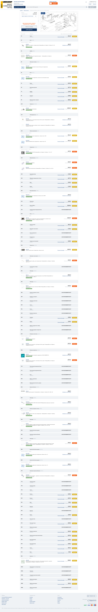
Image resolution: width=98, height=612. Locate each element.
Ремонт (59, 602)
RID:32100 (27, 464)
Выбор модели (26, 10)
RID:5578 (27, 249)
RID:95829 (27, 474)
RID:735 (27, 285)
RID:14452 (27, 76)
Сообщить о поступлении (66, 45)
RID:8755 (27, 167)
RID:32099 (27, 453)
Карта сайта (4, 604)
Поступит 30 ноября (61, 66)
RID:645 (27, 423)
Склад (59, 601)
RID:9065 (27, 343)
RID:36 (27, 442)
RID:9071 (27, 354)
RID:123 (27, 391)
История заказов (32, 601)
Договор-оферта (60, 598)
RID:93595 (27, 55)
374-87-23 (92, 1)
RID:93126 (27, 401)
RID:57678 (27, 194)
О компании (60, 597)
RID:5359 (27, 124)
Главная (21, 10)
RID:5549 (27, 151)
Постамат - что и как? (5, 598)
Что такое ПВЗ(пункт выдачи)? (7, 597)
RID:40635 (27, 140)
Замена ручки (32, 602)
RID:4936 (27, 412)
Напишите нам (92, 595)
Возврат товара (4, 601)
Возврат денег (4, 602)
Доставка (31, 597)
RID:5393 (27, 560)
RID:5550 (27, 118)
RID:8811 (27, 44)
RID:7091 (27, 217)
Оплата (31, 598)
